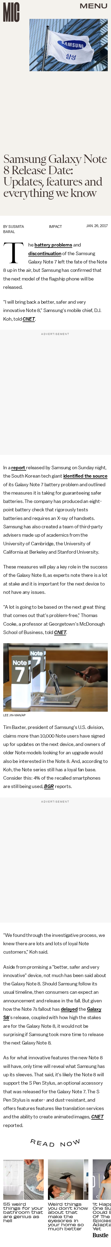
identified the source (85, 476)
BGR (49, 786)
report (18, 467)
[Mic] (11, 12)
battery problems (53, 244)
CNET (28, 319)
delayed (69, 1009)
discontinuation (44, 253)
